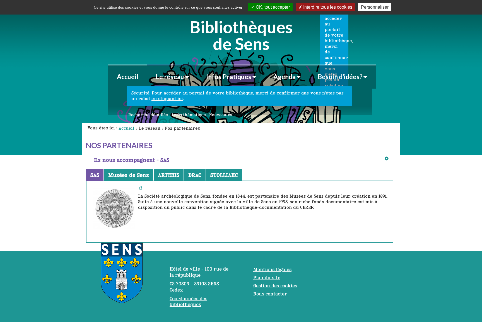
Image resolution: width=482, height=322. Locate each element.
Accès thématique (188, 115)
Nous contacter (270, 293)
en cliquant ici (167, 98)
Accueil (127, 76)
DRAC (194, 175)
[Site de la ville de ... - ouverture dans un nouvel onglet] (121, 276)
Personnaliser (375, 7)
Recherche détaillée (148, 115)
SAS (94, 175)
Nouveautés (220, 115)
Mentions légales (272, 269)
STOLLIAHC (224, 175)
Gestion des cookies (275, 285)
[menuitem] (127, 77)
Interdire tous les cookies (327, 7)
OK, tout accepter (272, 7)
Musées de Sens (128, 175)
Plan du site (266, 277)
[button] (172, 77)
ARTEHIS (168, 175)
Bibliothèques (241, 34)
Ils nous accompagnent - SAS (131, 160)
